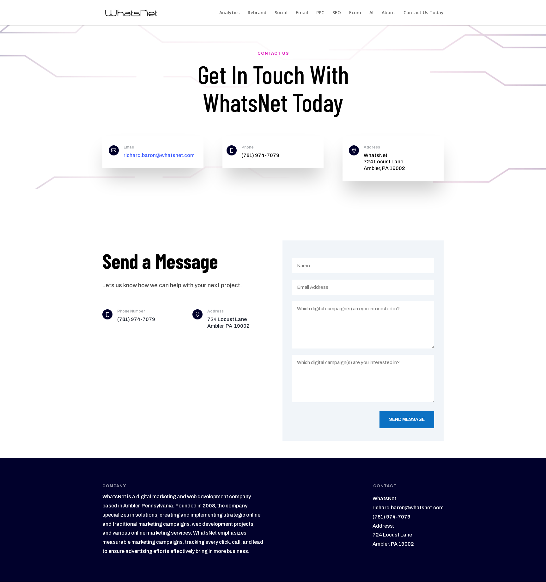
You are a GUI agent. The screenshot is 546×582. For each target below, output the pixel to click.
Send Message (407, 419)
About (388, 12)
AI (371, 12)
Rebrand (257, 12)
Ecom (355, 12)
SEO (336, 12)
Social (281, 12)
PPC (320, 12)
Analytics (229, 12)
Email (302, 12)
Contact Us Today (423, 12)
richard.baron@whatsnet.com (159, 155)
